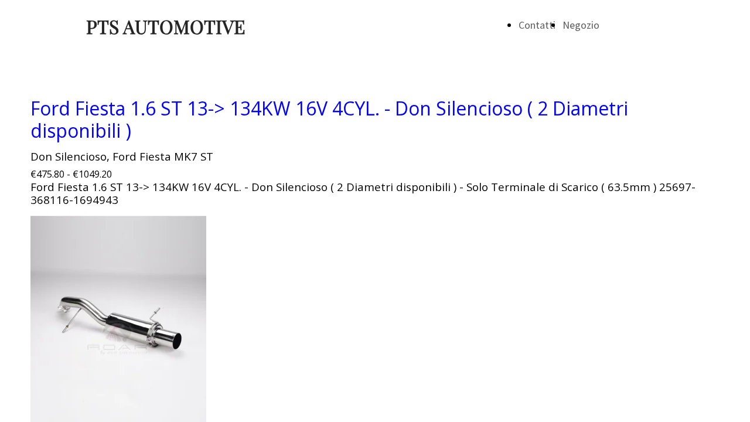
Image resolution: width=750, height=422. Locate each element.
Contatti (537, 25)
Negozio (580, 25)
